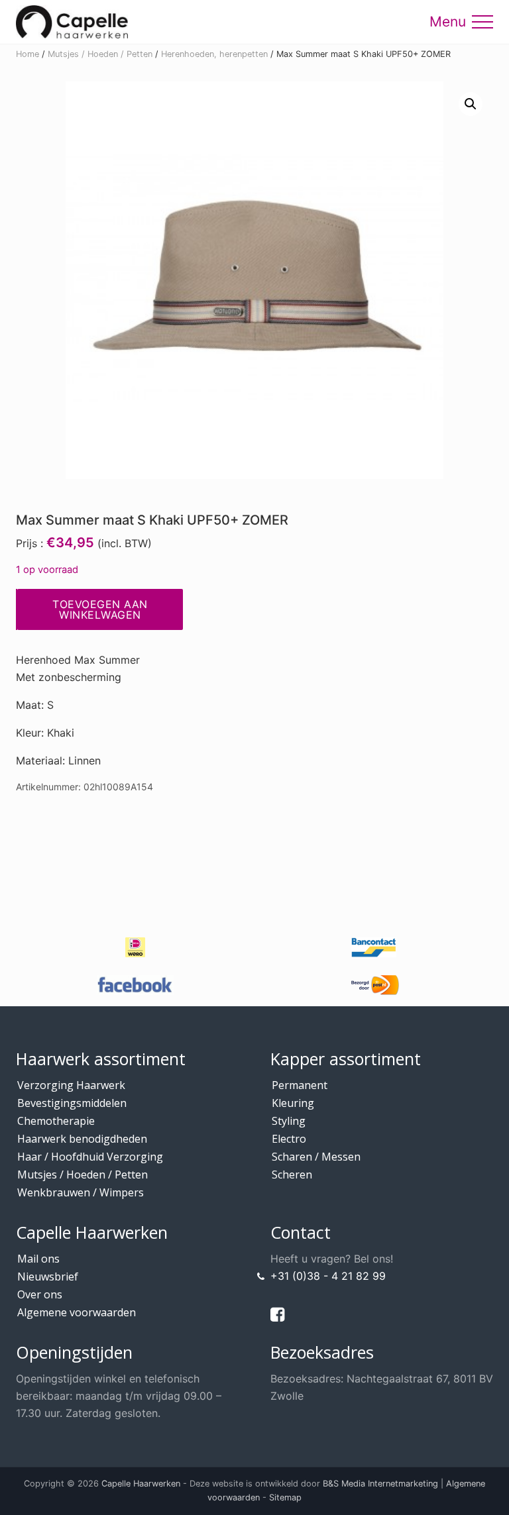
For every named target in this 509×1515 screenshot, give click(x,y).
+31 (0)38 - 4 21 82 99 (328, 1275)
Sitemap (285, 1497)
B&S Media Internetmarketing (380, 1484)
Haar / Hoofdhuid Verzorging (90, 1156)
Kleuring (293, 1103)
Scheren (292, 1174)
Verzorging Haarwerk (71, 1085)
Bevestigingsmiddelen (72, 1103)
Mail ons (38, 1258)
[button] (482, 21)
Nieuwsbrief (47, 1276)
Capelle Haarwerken (140, 1484)
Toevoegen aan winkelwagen (100, 609)
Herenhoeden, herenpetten (214, 54)
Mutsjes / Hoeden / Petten (100, 54)
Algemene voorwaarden (76, 1312)
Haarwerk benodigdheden (82, 1138)
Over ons (39, 1294)
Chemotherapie (56, 1121)
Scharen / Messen (316, 1156)
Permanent (299, 1085)
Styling (289, 1121)
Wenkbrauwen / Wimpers (80, 1192)
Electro (289, 1138)
